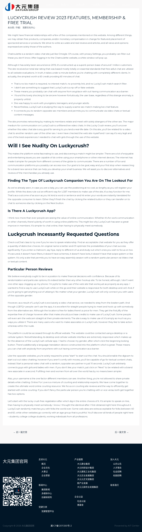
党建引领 (80, 4)
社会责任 (110, 4)
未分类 (11, 27)
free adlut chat (113, 69)
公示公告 (117, 464)
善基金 (80, 505)
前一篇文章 (20, 432)
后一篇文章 (122, 432)
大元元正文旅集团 (85, 479)
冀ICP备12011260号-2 (61, 525)
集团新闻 (45, 489)
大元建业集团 (83, 464)
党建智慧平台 (47, 511)
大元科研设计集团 (85, 467)
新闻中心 (65, 4)
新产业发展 (82, 483)
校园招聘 (117, 475)
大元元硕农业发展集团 (87, 487)
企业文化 (45, 467)
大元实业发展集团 (85, 475)
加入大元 (125, 4)
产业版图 (95, 4)
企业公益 (78, 496)
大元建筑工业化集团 (86, 471)
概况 (43, 464)
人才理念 (117, 467)
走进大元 (50, 4)
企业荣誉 (45, 475)
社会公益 (81, 501)
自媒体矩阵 (46, 497)
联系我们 (50, 9)
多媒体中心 (46, 493)
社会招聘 (117, 471)
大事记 (44, 471)
